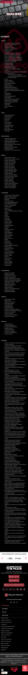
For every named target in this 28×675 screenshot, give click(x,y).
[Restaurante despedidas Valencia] (14, 568)
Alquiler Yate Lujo (9, 173)
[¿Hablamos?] (25, 668)
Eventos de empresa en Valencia (12, 309)
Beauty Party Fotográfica (10, 445)
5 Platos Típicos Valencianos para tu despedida (15, 543)
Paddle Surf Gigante (9, 248)
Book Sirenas (7, 219)
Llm (8, 662)
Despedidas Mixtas (9, 64)
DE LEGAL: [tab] (4, 612)
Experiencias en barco (10, 47)
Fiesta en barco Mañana (10, 187)
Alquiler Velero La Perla (10, 157)
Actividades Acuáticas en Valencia (12, 53)
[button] (26, 2)
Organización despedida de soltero (12, 478)
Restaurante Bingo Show (10, 138)
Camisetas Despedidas (10, 325)
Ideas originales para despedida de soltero (14, 490)
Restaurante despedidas (10, 198)
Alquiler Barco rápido (9, 177)
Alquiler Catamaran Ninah (10, 161)
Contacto (7, 70)
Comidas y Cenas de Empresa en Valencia (14, 455)
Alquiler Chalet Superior (10, 277)
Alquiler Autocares (9, 328)
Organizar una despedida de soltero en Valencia (15, 498)
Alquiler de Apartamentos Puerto (12, 288)
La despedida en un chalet (11, 507)
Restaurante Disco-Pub (10, 142)
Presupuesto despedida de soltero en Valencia (15, 378)
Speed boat (7, 259)
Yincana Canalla (8, 222)
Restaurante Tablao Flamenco (11, 141)
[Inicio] (2, 18)
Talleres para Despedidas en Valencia (13, 60)
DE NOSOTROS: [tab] (5, 605)
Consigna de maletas (9, 274)
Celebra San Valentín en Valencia (12, 444)
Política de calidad (12, 77)
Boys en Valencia (8, 80)
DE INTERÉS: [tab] (5, 608)
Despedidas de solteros (10, 66)
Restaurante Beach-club (10, 140)
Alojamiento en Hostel (9, 290)
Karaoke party (8, 242)
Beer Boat (7, 199)
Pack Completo (8, 122)
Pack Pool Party (8, 116)
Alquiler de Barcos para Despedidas (13, 440)
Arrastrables (7, 231)
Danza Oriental (8, 84)
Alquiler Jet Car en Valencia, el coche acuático (15, 431)
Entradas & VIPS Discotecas (11, 326)
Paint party (7, 216)
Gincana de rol (8, 223)
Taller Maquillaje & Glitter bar (11, 202)
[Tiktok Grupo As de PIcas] (10, 589)
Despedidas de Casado (10, 458)
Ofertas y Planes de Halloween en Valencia (14, 497)
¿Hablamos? (25, 670)
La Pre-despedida (9, 106)
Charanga (7, 218)
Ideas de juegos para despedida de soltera (14, 484)
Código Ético (7, 94)
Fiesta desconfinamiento (10, 96)
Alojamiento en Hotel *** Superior (12, 281)
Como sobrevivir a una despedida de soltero (14, 517)
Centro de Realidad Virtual (11, 460)
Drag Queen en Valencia (10, 83)
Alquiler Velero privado (10, 167)
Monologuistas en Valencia (11, 87)
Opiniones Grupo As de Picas (11, 101)
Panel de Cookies (5, 643)
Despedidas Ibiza (8, 306)
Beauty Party (8, 236)
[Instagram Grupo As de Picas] (3, 589)
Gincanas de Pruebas (9, 252)
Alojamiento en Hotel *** (10, 283)
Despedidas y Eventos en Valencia (12, 43)
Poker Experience (9, 232)
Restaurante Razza (9, 145)
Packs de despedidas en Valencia (12, 371)
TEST (6, 107)
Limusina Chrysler (9, 334)
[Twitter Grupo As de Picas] (14, 589)
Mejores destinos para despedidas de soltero (15, 485)
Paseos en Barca (8, 206)
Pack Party (7, 119)
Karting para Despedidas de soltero (13, 526)
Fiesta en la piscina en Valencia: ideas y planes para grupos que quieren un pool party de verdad (15, 437)
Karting (6, 239)
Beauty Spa (7, 226)
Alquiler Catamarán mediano (11, 176)
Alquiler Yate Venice (9, 164)
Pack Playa (7, 128)
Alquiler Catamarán (9, 179)
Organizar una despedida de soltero (13, 450)
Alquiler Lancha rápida (10, 163)
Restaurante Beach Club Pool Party (12, 144)
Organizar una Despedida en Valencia (13, 310)
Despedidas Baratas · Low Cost (12, 370)
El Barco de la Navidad (10, 302)
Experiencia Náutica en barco (11, 245)
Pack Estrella (8, 123)
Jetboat (6, 228)
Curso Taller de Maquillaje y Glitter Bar (13, 424)
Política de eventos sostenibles (15, 74)
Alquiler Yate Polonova (10, 181)
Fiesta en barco (8, 233)
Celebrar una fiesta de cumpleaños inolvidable (15, 524)
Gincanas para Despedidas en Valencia (13, 59)
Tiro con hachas (8, 243)
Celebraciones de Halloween (11, 314)
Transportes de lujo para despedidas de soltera (15, 513)
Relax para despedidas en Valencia (12, 56)
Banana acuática (8, 261)
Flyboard (7, 213)
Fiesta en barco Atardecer (10, 184)
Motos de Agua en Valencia (11, 454)
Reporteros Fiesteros (9, 229)
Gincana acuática (8, 262)
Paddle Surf (7, 249)
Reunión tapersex (8, 238)
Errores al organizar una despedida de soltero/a (15, 415)
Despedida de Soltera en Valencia (12, 441)
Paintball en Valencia (9, 457)
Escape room (8, 265)
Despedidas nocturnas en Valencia (12, 420)
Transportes (7, 51)
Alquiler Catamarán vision (10, 169)
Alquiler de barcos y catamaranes (12, 463)
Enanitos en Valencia (9, 81)
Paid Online (7, 104)
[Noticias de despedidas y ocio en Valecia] (17, 589)
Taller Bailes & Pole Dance (10, 203)
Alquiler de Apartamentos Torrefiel (12, 278)
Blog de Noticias (15, 595)
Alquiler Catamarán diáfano (11, 174)
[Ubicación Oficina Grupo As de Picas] (24, 589)
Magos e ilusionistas (9, 86)
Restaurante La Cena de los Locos (12, 150)
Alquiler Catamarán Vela (10, 171)
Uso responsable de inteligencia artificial (17, 76)
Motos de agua (8, 246)
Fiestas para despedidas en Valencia (13, 54)
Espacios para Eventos (10, 299)
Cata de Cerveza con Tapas (11, 196)
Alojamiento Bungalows (10, 291)
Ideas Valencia (8, 97)
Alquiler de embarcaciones (11, 49)
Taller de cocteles (9, 235)
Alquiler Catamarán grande (11, 170)
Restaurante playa (9, 148)
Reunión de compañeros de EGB (12, 418)
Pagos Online (8, 103)
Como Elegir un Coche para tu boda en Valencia (15, 536)
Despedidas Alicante (9, 303)
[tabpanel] (13, 634)
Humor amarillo (8, 263)
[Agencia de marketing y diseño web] (14, 670)
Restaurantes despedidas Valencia (12, 461)
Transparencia (8, 93)
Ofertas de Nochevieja (10, 316)
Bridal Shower (8, 300)
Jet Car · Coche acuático (10, 205)
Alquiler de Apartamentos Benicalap (13, 280)
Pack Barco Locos (9, 126)
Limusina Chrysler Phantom (11, 332)
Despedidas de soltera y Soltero (12, 99)
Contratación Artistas (9, 329)
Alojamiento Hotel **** (9, 287)
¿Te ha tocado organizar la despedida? (13, 57)
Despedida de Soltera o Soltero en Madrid (14, 427)
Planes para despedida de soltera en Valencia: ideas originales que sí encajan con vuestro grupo (15, 404)
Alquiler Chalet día (9, 285)
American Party (8, 221)
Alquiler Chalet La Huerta (10, 275)
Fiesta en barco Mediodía (10, 186)
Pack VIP (7, 121)
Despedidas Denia (9, 304)
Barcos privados (8, 258)
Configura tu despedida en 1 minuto (13, 69)
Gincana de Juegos (9, 225)
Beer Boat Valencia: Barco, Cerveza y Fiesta (14, 417)
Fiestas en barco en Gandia (11, 44)
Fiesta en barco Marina (10, 160)
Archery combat (8, 255)
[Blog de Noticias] (6, 594)
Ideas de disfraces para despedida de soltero (15, 483)
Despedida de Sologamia (10, 425)
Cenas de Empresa (9, 313)
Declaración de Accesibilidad (11, 100)
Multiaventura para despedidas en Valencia (14, 348)
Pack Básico (7, 131)
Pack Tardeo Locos (9, 125)
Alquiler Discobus (9, 324)
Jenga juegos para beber (10, 447)
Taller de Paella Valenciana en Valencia (13, 211)
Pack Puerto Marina (9, 129)
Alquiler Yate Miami (9, 180)
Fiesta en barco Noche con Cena (12, 159)
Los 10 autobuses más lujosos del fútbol (14, 500)
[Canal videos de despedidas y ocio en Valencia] (21, 589)
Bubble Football (8, 253)
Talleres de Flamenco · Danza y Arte (13, 468)
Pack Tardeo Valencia (9, 115)
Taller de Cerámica (9, 201)
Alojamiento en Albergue (10, 284)
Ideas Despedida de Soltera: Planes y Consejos (15, 433)
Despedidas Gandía (9, 307)
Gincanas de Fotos (9, 251)
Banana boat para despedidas (11, 448)
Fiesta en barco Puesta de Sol (11, 183)
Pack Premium (8, 118)
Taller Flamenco (8, 209)
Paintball (7, 256)
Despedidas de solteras (10, 67)
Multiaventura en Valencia (10, 61)
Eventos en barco (9, 50)
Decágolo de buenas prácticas (11, 89)
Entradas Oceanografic (10, 331)
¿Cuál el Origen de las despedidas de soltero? (15, 508)
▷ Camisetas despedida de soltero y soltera (14, 434)
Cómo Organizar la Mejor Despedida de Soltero (15, 443)
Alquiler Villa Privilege (9, 273)
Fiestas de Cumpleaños (10, 312)
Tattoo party (7, 241)
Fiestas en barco (8, 46)
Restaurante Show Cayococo (11, 147)
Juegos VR (7, 208)
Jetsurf (6, 215)
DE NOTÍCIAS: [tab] (5, 615)
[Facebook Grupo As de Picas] (7, 589)
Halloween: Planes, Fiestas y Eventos (13, 467)
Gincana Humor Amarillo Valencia (12, 195)
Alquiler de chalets (9, 63)
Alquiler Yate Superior (9, 166)
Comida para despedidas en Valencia (13, 347)
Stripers (6, 79)
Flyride (6, 212)
